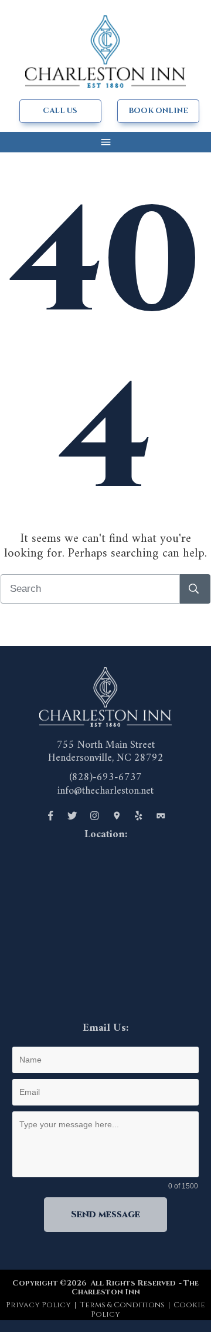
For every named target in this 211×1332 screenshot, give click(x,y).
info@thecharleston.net (105, 791)
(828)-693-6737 (105, 777)
